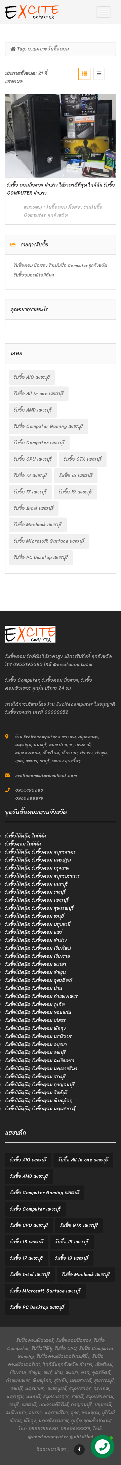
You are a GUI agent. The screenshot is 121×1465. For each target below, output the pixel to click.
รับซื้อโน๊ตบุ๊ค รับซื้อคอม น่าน (33, 988)
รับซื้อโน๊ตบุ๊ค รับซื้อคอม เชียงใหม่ (38, 948)
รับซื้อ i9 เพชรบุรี (75, 492)
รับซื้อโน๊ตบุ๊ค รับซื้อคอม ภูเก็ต (35, 1004)
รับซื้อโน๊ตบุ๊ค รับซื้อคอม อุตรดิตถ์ (38, 980)
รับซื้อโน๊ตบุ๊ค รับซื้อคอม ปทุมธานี (38, 924)
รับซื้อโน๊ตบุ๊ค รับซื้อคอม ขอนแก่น (38, 1012)
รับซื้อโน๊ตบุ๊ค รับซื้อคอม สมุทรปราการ (42, 876)
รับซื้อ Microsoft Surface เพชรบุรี (49, 541)
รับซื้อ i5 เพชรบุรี (75, 475)
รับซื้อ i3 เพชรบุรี (30, 475)
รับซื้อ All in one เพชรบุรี (39, 393)
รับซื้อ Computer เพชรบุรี (39, 443)
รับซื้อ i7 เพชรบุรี (30, 492)
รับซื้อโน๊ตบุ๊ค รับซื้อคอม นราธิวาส (38, 1036)
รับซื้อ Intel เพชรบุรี (33, 508)
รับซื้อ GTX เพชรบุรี (83, 459)
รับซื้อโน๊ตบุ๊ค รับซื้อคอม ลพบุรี (35, 1052)
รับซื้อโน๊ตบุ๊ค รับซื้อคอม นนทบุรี (36, 884)
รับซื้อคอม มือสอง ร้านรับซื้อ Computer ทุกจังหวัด (63, 211)
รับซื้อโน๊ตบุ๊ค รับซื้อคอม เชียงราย (37, 956)
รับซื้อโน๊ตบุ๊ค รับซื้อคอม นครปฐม (38, 860)
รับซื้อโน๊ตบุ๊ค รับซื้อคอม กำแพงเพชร (41, 996)
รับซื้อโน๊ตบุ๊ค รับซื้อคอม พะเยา (35, 964)
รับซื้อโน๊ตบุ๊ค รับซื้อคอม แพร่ (33, 932)
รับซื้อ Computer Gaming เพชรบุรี (48, 426)
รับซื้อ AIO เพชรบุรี (32, 377)
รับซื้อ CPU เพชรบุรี (33, 459)
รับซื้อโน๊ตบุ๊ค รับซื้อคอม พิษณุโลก (39, 1101)
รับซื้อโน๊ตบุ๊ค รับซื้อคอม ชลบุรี (34, 916)
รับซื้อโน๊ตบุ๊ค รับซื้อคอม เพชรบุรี (37, 900)
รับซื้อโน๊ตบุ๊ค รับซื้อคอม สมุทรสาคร (40, 852)
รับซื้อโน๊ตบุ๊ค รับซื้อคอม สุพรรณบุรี (39, 908)
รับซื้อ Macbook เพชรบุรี (38, 525)
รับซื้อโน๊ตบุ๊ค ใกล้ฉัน (25, 836)
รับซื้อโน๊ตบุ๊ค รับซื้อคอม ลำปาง (36, 940)
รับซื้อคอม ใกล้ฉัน (23, 844)
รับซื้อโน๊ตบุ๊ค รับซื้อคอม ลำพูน (35, 972)
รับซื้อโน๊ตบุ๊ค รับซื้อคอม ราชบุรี (35, 892)
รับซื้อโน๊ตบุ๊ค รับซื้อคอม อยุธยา (36, 1044)
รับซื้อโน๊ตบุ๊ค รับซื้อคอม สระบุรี (35, 1077)
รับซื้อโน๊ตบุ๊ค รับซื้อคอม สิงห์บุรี (36, 1093)
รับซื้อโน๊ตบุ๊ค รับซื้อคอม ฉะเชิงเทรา (39, 1060)
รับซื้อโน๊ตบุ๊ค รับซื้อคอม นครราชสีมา (41, 1068)
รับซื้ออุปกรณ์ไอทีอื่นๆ (34, 275)
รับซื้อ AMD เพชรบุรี (33, 410)
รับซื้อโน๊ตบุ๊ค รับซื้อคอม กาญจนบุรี (40, 1085)
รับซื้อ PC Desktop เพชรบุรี (41, 557)
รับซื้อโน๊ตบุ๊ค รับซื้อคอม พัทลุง (35, 1028)
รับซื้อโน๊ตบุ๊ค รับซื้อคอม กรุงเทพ (37, 868)
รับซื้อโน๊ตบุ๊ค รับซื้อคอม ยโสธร (35, 1020)
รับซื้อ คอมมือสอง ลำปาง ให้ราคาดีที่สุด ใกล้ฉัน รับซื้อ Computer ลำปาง (61, 189)
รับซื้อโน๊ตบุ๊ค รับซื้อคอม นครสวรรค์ (40, 1109)
